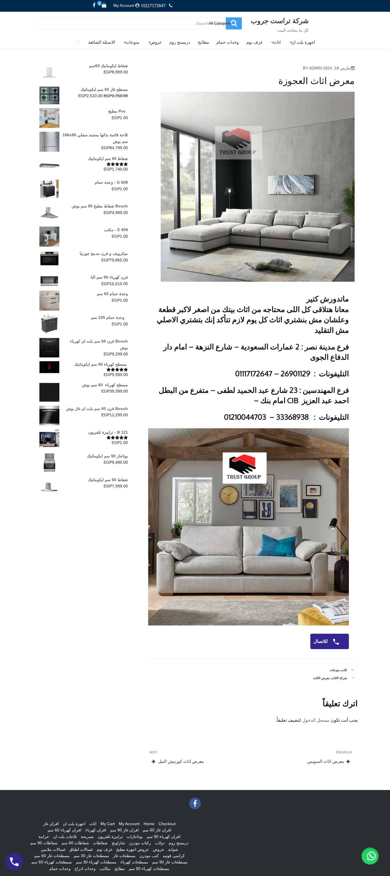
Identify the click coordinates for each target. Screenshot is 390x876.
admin (315, 68)
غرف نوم (254, 42)
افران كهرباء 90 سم (163, 836)
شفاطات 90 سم (44, 843)
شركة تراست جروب (280, 20)
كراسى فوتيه (174, 855)
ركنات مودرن (140, 843)
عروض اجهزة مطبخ (132, 849)
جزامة (44, 836)
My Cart (107, 823)
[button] (370, 856)
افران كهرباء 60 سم (64, 830)
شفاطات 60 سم (75, 843)
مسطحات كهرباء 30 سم (96, 862)
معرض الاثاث (321, 678)
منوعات (132, 42)
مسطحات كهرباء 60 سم (51, 862)
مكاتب (105, 868)
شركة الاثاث (339, 678)
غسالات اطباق (81, 849)
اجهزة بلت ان (303, 42)
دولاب (160, 843)
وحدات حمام (227, 42)
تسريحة (87, 836)
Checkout (167, 823)
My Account (123, 5)
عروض (156, 42)
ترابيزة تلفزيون (110, 836)
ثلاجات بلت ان (65, 836)
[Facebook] (94, 5)
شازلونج (118, 843)
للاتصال (321, 641)
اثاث (277, 42)
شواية (173, 849)
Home (149, 823)
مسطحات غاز (124, 855)
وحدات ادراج (85, 868)
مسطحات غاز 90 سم (170, 862)
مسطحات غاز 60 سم (52, 855)
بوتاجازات (135, 836)
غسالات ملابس (53, 849)
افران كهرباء (95, 830)
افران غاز (51, 823)
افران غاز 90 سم (124, 830)
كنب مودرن (149, 855)
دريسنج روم (179, 42)
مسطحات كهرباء (134, 862)
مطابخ (203, 42)
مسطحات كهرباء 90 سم (149, 868)
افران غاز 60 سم (157, 830)
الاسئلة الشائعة (101, 42)
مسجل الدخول (315, 720)
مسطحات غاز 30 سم (91, 855)
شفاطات (100, 843)
